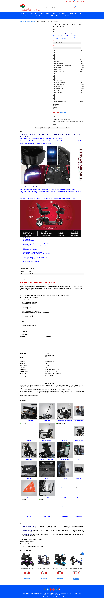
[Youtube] (83, 1)
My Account (69, 1)
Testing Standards (44, 127)
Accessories (63, 127)
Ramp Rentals (39, 15)
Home (21, 21)
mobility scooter (37, 143)
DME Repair (39, 593)
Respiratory (72, 593)
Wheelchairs (41, 17)
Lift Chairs (69, 13)
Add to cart (63, 112)
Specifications (56, 127)
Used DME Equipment (25, 17)
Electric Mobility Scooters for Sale (29, 21)
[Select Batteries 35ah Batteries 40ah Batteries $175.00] (67, 48)
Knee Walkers (62, 13)
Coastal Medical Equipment (29, 9)
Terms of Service (78, 593)
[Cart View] (73, 1)
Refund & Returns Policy (65, 593)
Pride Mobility (60, 134)
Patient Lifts (23, 15)
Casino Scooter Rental (27, 593)
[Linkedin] (81, 1)
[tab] (37, 128)
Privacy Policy (57, 593)
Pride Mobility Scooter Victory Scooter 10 (75, 121)
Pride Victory (69, 35)
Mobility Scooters (78, 13)
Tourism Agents (50, 17)
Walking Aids (53, 594)
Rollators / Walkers (55, 15)
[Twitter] (77, 1)
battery (38, 243)
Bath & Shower (29, 13)
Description (37, 127)
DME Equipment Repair (39, 13)
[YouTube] (59, 589)
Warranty (51, 127)
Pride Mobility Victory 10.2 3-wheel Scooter (61, 122)
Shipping (68, 127)
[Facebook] (45, 589)
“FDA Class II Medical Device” (61, 121)
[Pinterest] (78, 1)
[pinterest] (51, 589)
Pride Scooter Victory (74, 122)
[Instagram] (80, 1)
